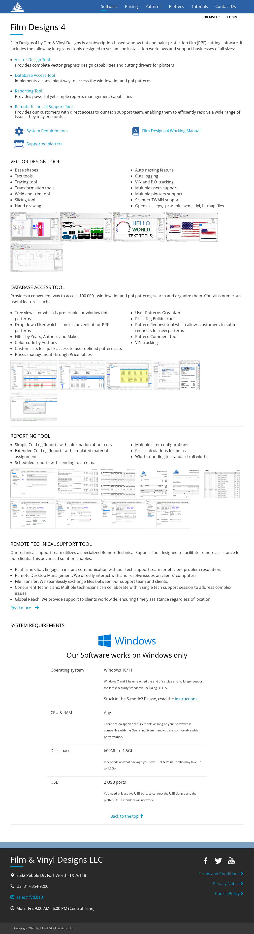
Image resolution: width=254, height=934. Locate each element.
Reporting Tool (28, 91)
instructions (186, 699)
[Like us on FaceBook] (205, 860)
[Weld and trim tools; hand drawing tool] (36, 257)
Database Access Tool (35, 75)
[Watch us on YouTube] (231, 860)
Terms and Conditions (219, 873)
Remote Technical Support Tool (44, 106)
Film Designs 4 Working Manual (171, 130)
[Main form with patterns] (86, 226)
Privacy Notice (226, 883)
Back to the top (125, 816)
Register (212, 17)
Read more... (22, 607)
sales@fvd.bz (27, 897)
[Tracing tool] (192, 226)
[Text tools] (139, 226)
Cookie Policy (227, 893)
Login (232, 17)
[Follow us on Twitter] (218, 860)
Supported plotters (45, 144)
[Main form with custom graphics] (35, 226)
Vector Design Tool (32, 59)
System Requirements (47, 130)
